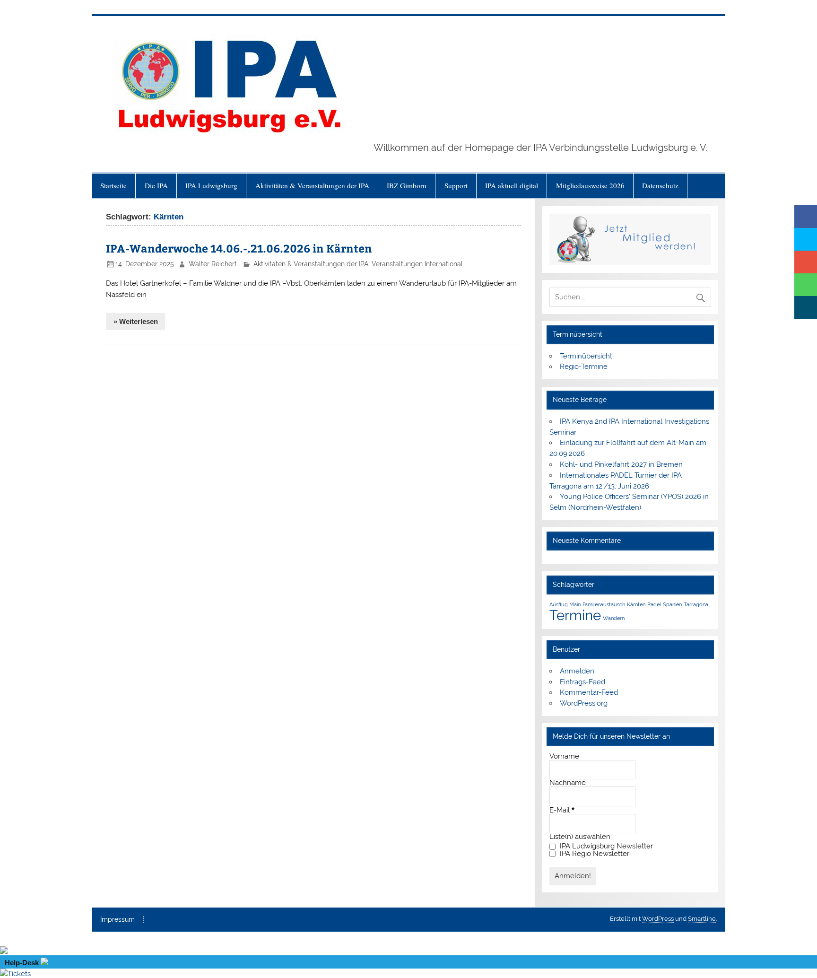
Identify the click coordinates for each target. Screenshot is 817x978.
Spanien (672, 604)
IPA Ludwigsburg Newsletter (605, 846)
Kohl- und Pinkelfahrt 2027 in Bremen (621, 464)
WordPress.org (584, 703)
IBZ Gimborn (406, 185)
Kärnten (636, 604)
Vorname (564, 756)
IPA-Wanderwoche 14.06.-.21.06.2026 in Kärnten (239, 248)
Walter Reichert (213, 264)
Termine (575, 615)
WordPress (658, 918)
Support (456, 185)
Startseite (113, 185)
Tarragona (696, 604)
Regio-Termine (584, 366)
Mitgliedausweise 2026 (590, 185)
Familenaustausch (603, 604)
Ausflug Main (565, 604)
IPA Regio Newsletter (593, 853)
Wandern (614, 618)
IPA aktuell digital (511, 185)
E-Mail (561, 810)
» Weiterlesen (135, 321)
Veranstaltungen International (417, 264)
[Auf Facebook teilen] (805, 216)
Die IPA (156, 185)
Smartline (702, 918)
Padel (654, 604)
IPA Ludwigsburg (211, 185)
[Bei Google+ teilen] (805, 262)
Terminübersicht (586, 356)
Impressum (117, 920)
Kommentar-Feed (589, 692)
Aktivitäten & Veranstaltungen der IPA (312, 185)
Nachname (567, 782)
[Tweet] (805, 239)
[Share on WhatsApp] (805, 284)
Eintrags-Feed (582, 682)
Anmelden (577, 671)
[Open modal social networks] (805, 307)
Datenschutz (660, 185)
